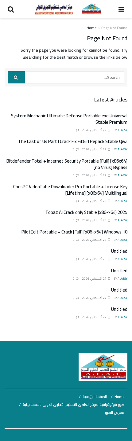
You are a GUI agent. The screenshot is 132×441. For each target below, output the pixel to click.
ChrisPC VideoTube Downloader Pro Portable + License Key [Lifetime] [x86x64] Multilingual (70, 189)
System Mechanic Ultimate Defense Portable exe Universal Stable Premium (69, 119)
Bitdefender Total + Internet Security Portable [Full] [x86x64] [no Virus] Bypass (66, 164)
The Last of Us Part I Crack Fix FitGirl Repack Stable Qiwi (72, 141)
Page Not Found (114, 27)
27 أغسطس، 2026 (94, 278)
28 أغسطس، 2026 (94, 220)
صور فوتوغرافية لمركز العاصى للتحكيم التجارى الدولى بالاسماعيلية (73, 404)
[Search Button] (16, 77)
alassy (122, 130)
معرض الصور (114, 412)
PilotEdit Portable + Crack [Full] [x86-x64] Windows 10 (74, 231)
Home (91, 27)
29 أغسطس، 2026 (94, 130)
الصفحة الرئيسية (95, 396)
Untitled (119, 251)
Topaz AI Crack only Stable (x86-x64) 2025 (86, 212)
